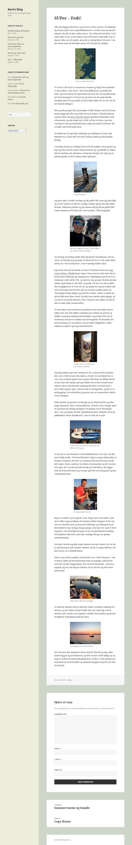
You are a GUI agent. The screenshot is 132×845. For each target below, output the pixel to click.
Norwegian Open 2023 (16, 53)
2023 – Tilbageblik (15, 59)
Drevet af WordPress (62, 840)
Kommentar (60, 714)
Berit (71, 680)
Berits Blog (15, 9)
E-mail (58, 759)
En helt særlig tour (20, 103)
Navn (57, 748)
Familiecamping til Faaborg (18, 31)
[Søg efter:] (19, 114)
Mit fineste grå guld (15, 37)
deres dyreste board (79, 117)
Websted (58, 770)
